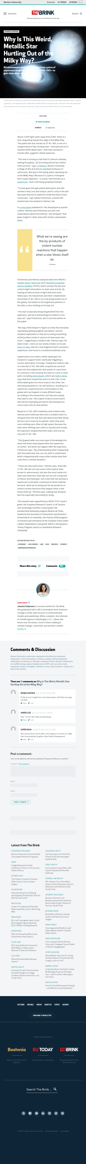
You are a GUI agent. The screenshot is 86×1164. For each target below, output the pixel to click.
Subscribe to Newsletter (42, 1015)
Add (61, 566)
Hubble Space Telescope (29, 283)
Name (13, 781)
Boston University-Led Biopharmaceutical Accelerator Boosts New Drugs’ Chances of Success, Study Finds (58, 902)
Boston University (12, 2)
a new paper (25, 207)
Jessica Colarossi (44, 122)
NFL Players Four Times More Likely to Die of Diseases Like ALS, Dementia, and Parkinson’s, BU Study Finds (59, 886)
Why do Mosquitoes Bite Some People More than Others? (24, 935)
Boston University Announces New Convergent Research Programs (25, 855)
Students (63, 544)
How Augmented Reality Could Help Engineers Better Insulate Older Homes (58, 930)
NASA (47, 544)
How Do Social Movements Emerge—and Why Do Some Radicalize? (60, 987)
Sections (21, 1004)
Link (31, 703)
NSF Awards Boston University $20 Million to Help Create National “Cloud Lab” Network (24, 948)
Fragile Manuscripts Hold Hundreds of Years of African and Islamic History (25, 868)
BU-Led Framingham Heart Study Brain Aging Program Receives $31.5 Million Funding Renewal (25, 923)
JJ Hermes (42, 166)
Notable (30, 1004)
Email (13, 791)
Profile (20, 629)
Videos (39, 1004)
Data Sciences (33, 544)
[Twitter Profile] (29, 602)
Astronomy (22, 544)
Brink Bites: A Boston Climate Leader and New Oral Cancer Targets (57, 917)
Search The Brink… (38, 1089)
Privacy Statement (51, 1131)
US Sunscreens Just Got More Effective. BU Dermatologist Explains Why (57, 856)
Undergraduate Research (27, 548)
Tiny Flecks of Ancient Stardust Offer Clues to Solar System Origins (24, 881)
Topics (57, 1004)
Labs (41, 544)
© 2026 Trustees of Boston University (30, 1131)
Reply (25, 703)
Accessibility (64, 1131)
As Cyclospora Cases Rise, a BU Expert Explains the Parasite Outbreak (58, 870)
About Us (48, 1004)
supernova (22, 182)
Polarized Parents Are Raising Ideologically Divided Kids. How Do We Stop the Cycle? (25, 895)
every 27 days (23, 347)
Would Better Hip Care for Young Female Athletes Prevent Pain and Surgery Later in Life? (59, 958)
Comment (20, 764)
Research (54, 544)
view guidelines (24, 764)
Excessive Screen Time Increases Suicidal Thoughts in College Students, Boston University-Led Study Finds (25, 974)
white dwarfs (38, 376)
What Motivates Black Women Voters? (24, 960)
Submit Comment (20, 802)
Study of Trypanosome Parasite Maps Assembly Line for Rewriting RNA (25, 909)
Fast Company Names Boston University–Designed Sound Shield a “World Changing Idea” (59, 944)
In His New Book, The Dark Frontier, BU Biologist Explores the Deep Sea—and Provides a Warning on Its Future (60, 973)
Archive (65, 1004)
